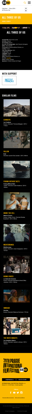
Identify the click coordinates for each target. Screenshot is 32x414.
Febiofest (4, 8)
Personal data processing (8, 397)
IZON (25, 411)
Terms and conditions (20, 397)
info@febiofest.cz (10, 379)
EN (26, 10)
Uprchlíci (9, 58)
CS (26, 8)
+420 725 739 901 (22, 379)
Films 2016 (12, 8)
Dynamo (12, 411)
